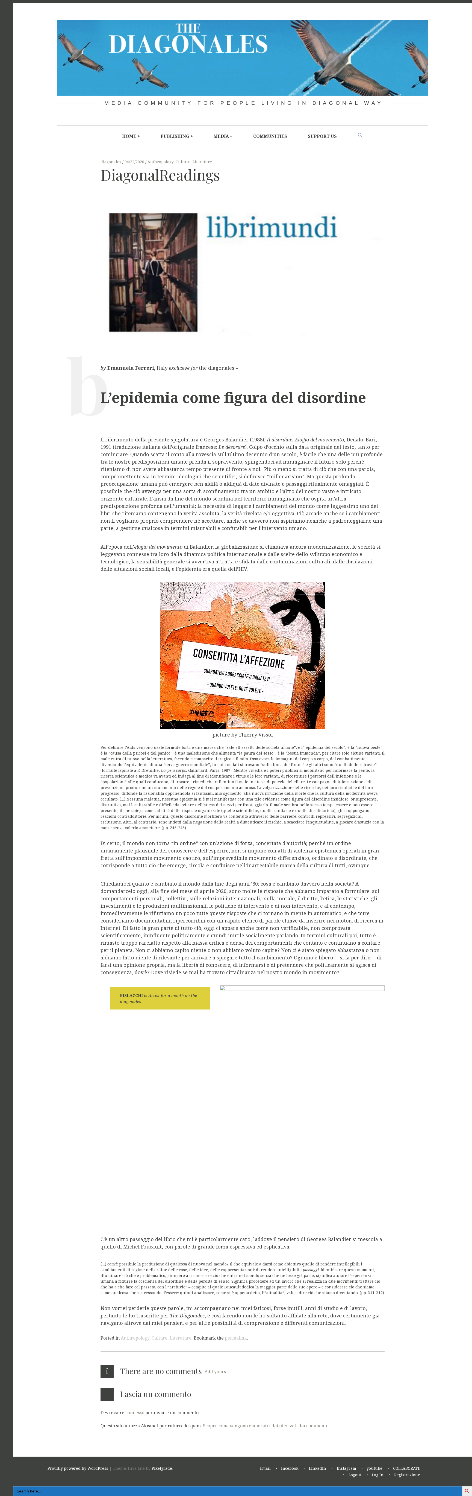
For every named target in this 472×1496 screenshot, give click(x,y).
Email (265, 1468)
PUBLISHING (175, 136)
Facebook (289, 1468)
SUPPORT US (322, 136)
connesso (134, 1413)
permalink (236, 1338)
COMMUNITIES (270, 136)
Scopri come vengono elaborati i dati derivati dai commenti (265, 1426)
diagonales (111, 161)
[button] (360, 135)
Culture (183, 161)
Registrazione (407, 1474)
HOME (129, 136)
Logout (355, 1474)
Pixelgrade (162, 1468)
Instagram (346, 1468)
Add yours (215, 1372)
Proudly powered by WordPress (78, 1468)
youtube (374, 1468)
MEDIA (221, 136)
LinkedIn (317, 1468)
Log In (378, 1474)
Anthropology (160, 161)
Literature (202, 161)
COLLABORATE (406, 1468)
